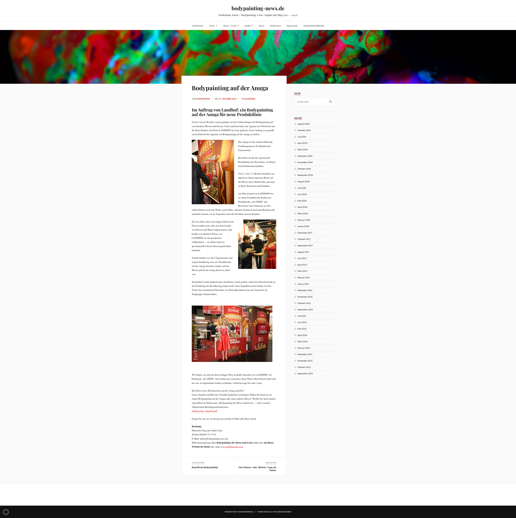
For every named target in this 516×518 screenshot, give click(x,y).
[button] (6, 512)
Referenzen (275, 25)
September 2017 (305, 245)
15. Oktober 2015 (228, 99)
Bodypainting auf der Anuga (230, 88)
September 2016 (305, 309)
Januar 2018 (303, 226)
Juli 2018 (302, 188)
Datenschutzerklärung (313, 25)
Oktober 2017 (304, 239)
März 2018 (303, 213)
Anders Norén (284, 512)
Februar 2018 (304, 220)
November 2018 (305, 162)
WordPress (247, 512)
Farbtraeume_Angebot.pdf (204, 410)
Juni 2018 (302, 194)
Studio (247, 25)
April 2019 (302, 143)
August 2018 (303, 181)
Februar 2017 (304, 277)
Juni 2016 (302, 322)
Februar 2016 (304, 348)
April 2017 (302, 264)
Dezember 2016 (305, 290)
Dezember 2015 (305, 354)
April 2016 (302, 335)
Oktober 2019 (304, 130)
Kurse (261, 25)
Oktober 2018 (304, 168)
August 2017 (303, 252)
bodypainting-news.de (258, 8)
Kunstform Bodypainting (205, 467)
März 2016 (303, 341)
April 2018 (302, 207)
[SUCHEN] (331, 102)
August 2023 (303, 123)
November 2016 (305, 296)
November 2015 (305, 360)
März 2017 (303, 271)
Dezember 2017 (305, 232)
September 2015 (305, 373)
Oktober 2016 (304, 303)
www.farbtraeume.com (232, 446)
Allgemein (249, 99)
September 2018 (305, 175)
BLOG (212, 25)
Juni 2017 (302, 258)
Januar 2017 (303, 284)
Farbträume (197, 25)
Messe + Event (229, 25)
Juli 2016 (302, 316)
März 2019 (303, 149)
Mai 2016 (302, 328)
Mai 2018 (302, 200)
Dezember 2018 (305, 156)
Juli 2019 (302, 136)
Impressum (292, 25)
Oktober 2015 (304, 367)
